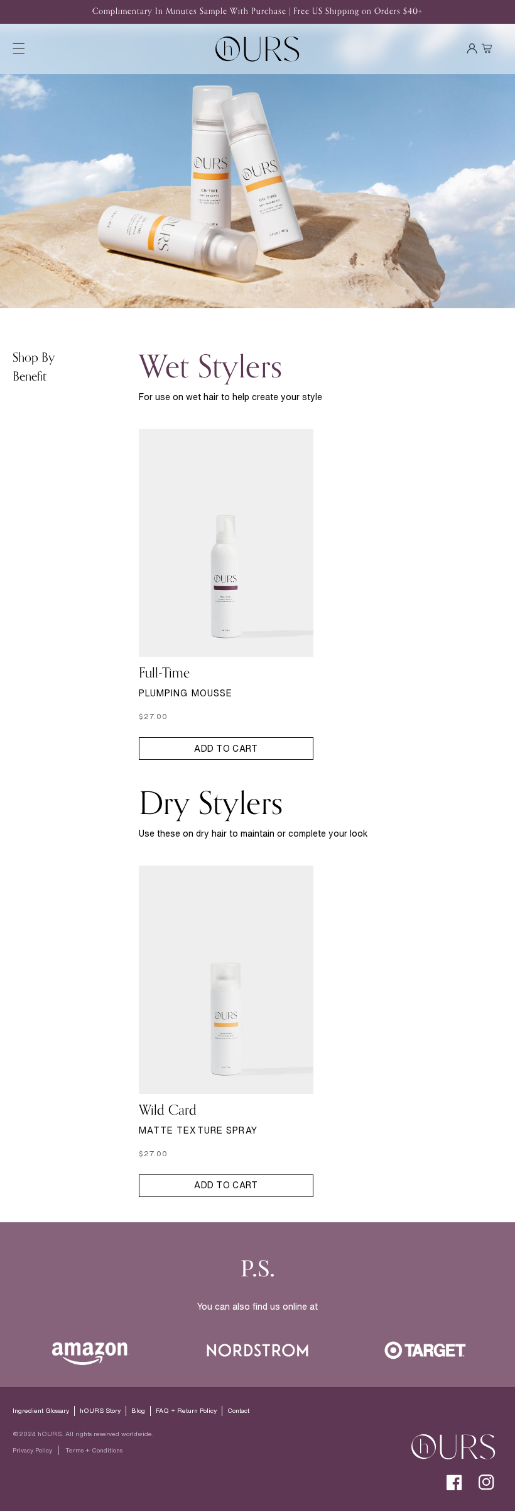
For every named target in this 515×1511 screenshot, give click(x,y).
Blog (138, 1410)
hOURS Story (100, 1410)
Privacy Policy (32, 1450)
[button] (19, 48)
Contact (238, 1410)
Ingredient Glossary (41, 1410)
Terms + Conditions (93, 1450)
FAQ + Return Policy (186, 1410)
